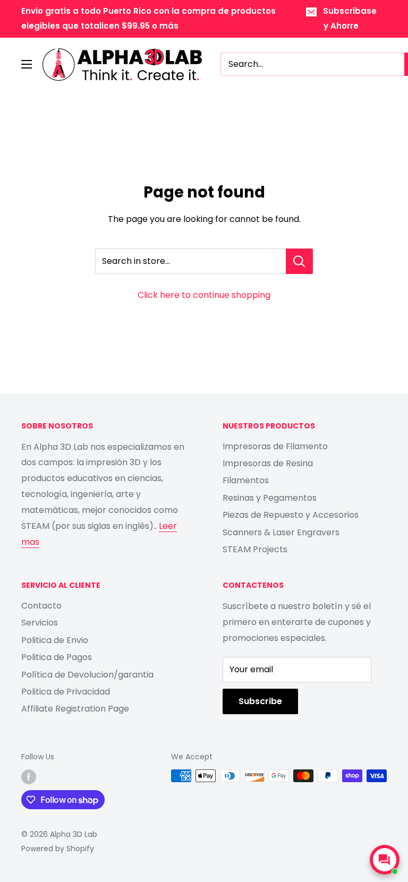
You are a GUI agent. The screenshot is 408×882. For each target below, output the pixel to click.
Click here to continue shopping (204, 295)
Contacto (41, 606)
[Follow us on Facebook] (28, 776)
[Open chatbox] (385, 860)
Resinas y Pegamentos (270, 498)
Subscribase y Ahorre (350, 18)
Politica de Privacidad (65, 692)
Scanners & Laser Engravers (281, 532)
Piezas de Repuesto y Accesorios (291, 515)
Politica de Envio (54, 640)
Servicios (39, 622)
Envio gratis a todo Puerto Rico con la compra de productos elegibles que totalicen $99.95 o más (148, 18)
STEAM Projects (255, 549)
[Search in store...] (299, 261)
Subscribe (260, 701)
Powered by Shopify (57, 848)
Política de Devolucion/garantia (87, 675)
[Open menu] (26, 64)
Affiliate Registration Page (75, 709)
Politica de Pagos (56, 657)
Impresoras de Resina (268, 463)
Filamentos (246, 480)
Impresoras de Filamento (275, 446)
